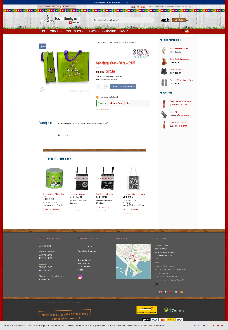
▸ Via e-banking (161, 274)
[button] (180, 20)
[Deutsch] (138, 7)
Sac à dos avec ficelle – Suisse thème (54, 195)
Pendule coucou (74, 31)
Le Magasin (92, 31)
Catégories (55, 31)
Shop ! (43, 31)
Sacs (129, 103)
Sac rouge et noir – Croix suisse (79, 195)
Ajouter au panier (123, 86)
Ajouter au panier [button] (52, 209)
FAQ (156, 259)
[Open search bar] (183, 31)
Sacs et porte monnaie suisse (115, 42)
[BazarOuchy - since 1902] (60, 19)
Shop (98, 42)
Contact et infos (162, 246)
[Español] (143, 7)
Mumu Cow (116, 103)
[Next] (146, 193)
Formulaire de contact (87, 251)
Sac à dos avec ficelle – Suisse (134, 194)
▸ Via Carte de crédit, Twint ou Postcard (171, 269)
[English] (132, 7)
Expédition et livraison (164, 255)
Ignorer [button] (132, 2)
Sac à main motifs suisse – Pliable (106, 195)
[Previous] (43, 193)
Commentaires (109, 31)
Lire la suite (128, 209)
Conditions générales (164, 252)
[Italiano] (141, 7)
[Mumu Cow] (141, 54)
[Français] (135, 7)
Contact (124, 31)
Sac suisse (133, 42)
